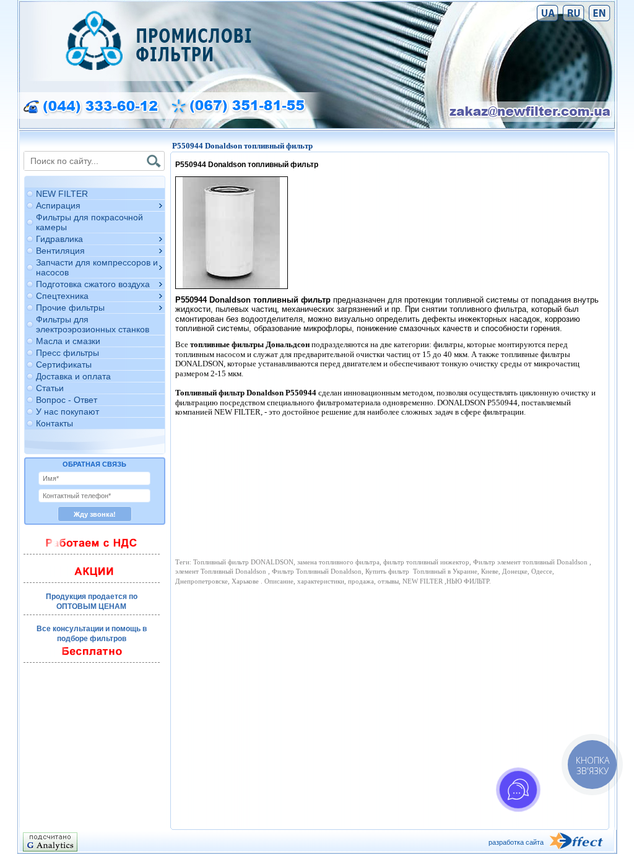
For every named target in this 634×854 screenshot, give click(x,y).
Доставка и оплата (73, 376)
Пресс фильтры (67, 353)
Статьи (50, 388)
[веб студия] (581, 842)
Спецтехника (62, 296)
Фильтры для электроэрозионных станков (92, 324)
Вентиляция (60, 251)
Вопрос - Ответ (66, 400)
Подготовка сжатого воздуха (93, 284)
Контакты (54, 423)
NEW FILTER (62, 194)
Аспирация (58, 205)
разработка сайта (516, 842)
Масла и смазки (68, 341)
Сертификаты (64, 364)
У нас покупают (67, 411)
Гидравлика (59, 239)
